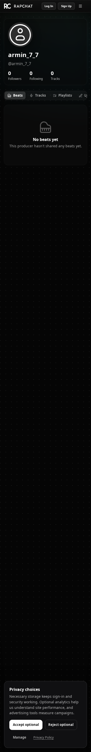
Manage (19, 737)
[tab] (15, 96)
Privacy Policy (43, 737)
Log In (48, 6)
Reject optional (61, 724)
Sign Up (66, 6)
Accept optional (26, 724)
